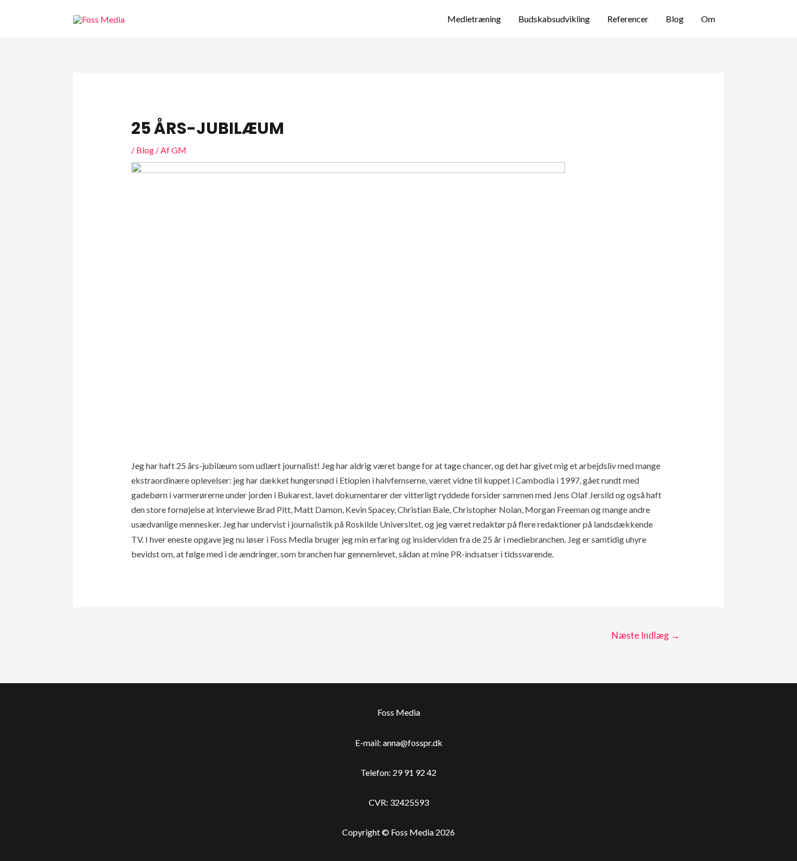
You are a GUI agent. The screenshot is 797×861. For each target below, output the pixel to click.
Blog (675, 19)
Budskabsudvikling (554, 19)
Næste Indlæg (646, 635)
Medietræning (474, 19)
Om (708, 19)
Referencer (627, 19)
